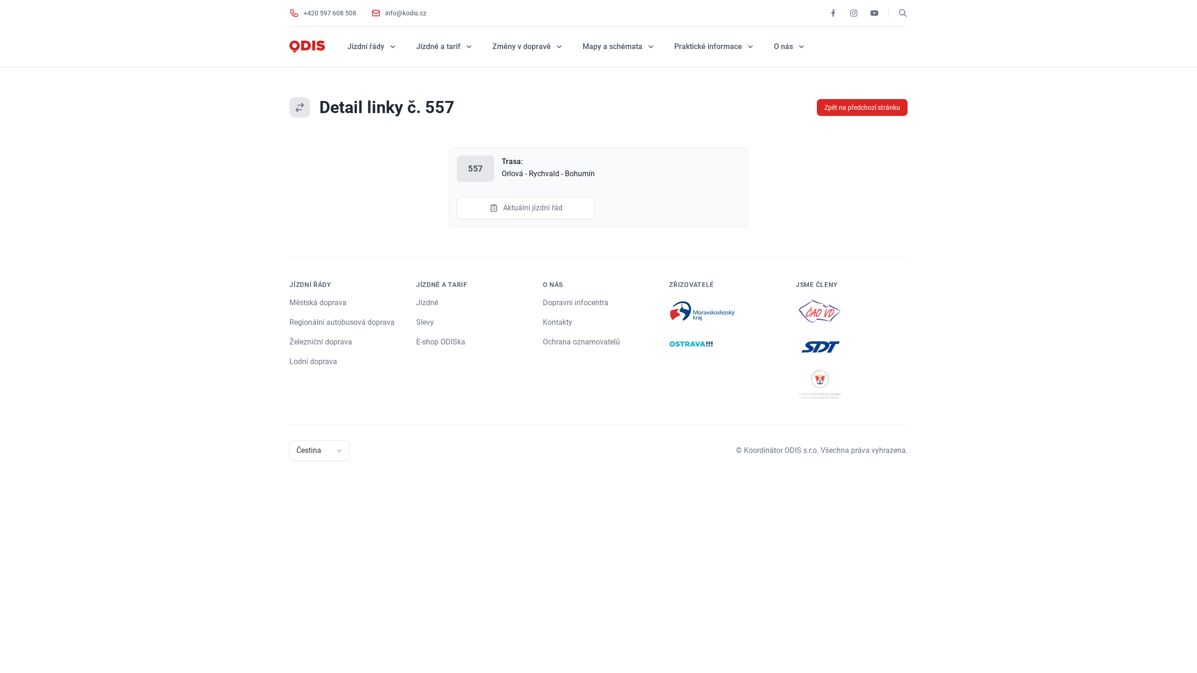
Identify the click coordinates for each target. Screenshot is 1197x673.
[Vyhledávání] (903, 13)
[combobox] (297, 450)
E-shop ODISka (440, 341)
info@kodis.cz (405, 13)
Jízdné (427, 302)
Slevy (425, 322)
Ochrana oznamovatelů (581, 341)
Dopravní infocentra (575, 302)
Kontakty (557, 322)
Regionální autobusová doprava (342, 322)
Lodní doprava (313, 361)
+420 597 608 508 (329, 13)
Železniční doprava (320, 341)
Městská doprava (317, 302)
